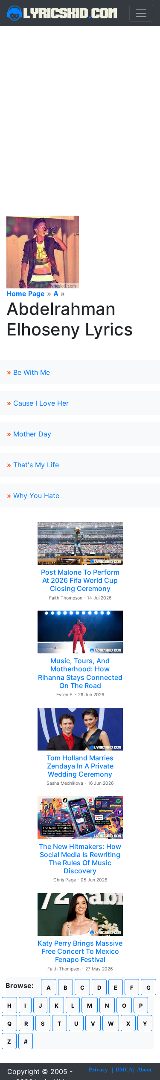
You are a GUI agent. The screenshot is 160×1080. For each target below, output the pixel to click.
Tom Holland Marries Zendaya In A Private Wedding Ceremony (80, 766)
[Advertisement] (80, 110)
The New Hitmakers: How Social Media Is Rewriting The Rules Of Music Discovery (80, 858)
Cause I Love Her (41, 403)
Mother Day (32, 434)
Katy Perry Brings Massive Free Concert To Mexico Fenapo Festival (80, 951)
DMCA (124, 1069)
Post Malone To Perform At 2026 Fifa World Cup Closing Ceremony (80, 580)
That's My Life (36, 464)
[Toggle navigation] (141, 13)
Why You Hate (36, 495)
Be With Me (31, 372)
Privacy (98, 1069)
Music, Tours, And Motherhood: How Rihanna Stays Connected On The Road (80, 673)
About (144, 1069)
